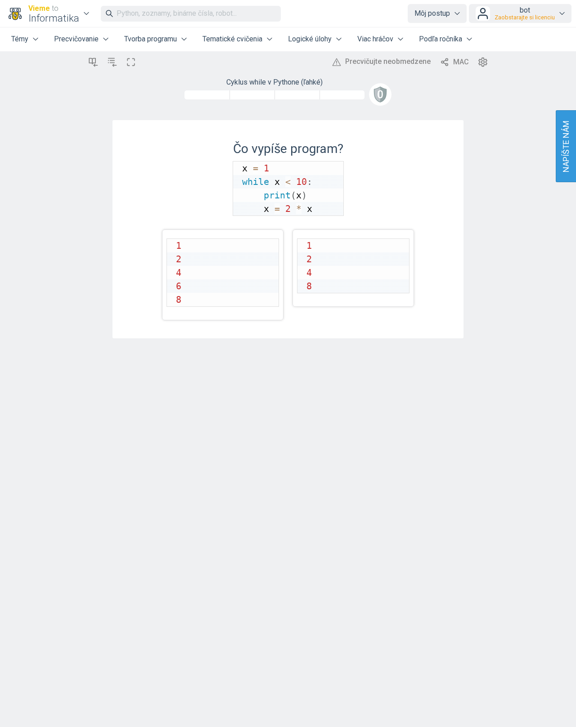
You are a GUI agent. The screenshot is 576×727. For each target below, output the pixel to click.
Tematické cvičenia (232, 39)
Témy (19, 39)
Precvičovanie (76, 39)
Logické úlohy (310, 39)
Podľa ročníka (440, 39)
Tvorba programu (150, 39)
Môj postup (432, 13)
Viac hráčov (375, 39)
